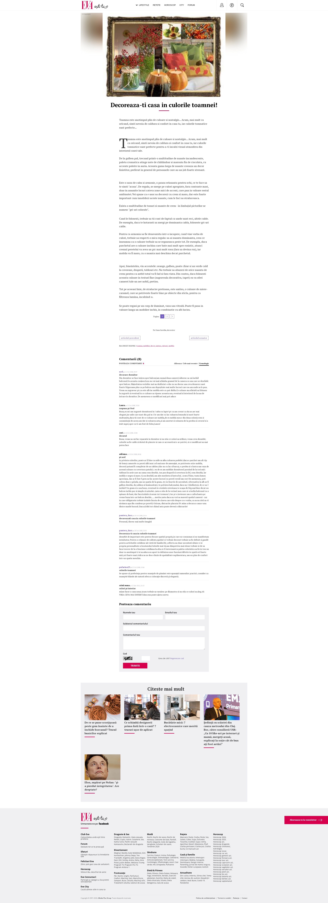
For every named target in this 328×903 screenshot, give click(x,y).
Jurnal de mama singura (199, 864)
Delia (137, 860)
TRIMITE (135, 665)
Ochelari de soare (163, 844)
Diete (149, 873)
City (182, 5)
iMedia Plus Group (104, 898)
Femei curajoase (195, 867)
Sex (142, 839)
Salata (182, 839)
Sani (130, 878)
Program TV (119, 865)
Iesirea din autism (192, 878)
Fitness (155, 873)
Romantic (126, 837)
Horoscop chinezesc (221, 846)
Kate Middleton (134, 853)
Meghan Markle (120, 853)
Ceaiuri (157, 855)
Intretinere (156, 875)
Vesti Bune (191, 880)
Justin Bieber (124, 862)
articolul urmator (199, 338)
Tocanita (183, 842)
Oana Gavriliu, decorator (165, 330)
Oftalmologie (163, 862)
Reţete (183, 834)
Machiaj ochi (139, 880)
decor (153, 346)
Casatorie (136, 839)
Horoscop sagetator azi (223, 867)
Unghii (126, 876)
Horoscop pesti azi (221, 872)
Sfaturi (84, 851)
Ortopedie (160, 864)
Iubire (128, 839)
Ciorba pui (199, 846)
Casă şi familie (187, 854)
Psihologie (171, 855)
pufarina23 (124, 567)
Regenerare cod (177, 658)
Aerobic (165, 875)
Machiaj (124, 878)
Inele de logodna (168, 842)
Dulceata (200, 839)
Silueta (163, 880)
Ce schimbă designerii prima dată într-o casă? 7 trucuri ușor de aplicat (140, 726)
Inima (163, 855)
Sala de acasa (163, 883)
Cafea (188, 839)
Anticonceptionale (155, 860)
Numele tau (129, 612)
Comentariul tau (131, 634)
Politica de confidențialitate (205, 898)
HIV (154, 864)
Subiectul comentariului (135, 623)
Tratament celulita (122, 883)
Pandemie (184, 883)
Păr (115, 876)
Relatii (116, 839)
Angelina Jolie (128, 858)
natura (158, 346)
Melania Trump (137, 862)
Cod (125, 653)
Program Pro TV (131, 865)
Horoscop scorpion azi (222, 865)
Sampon (117, 880)
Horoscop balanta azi (222, 876)
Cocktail (191, 842)
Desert (191, 844)
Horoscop (170, 5)
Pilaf (206, 844)
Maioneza (199, 844)
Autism (205, 867)
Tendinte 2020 (153, 846)
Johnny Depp (130, 855)
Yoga (149, 875)
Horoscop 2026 (219, 837)
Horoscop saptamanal (222, 881)
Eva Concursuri (88, 877)
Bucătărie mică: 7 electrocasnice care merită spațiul (181, 726)
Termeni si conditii (224, 898)
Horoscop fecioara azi (222, 858)
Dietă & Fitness (154, 870)
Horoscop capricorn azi (223, 862)
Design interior (197, 862)
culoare (165, 346)
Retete (156, 5)
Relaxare (174, 873)
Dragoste (118, 837)
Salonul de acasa (138, 883)
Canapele (200, 860)
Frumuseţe (119, 873)
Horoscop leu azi (220, 874)
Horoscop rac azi (220, 853)
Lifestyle (144, 5)
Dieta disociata (153, 880)
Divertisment (120, 850)
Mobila (192, 860)
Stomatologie (163, 857)
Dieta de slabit (169, 878)
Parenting (184, 864)
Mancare (184, 837)
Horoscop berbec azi (222, 878)
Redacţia (236, 898)
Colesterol (174, 857)
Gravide (183, 867)
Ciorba (196, 837)
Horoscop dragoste (221, 844)
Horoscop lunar (219, 851)
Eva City (85, 886)
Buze (124, 880)
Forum (191, 5)
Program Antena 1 (122, 867)
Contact (244, 898)
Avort (171, 862)
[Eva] (89, 3)
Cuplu (122, 839)
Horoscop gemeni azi (222, 855)
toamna (139, 346)
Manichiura (138, 878)
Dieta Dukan (164, 873)
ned (121, 371)
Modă (150, 834)
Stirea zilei (201, 875)
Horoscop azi (218, 842)
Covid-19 (201, 880)
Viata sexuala (137, 837)
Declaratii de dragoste (133, 844)
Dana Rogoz (140, 858)
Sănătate (151, 852)
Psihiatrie (170, 864)
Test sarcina (168, 860)
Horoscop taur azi (220, 860)
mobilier (146, 346)
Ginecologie (152, 857)
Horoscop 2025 (219, 839)
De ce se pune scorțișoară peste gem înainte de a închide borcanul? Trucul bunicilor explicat (100, 728)
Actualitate (186, 872)
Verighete (151, 844)
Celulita (130, 880)
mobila (171, 346)
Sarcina (150, 855)
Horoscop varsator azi (222, 869)
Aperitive (184, 844)
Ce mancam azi (192, 849)
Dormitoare (185, 862)
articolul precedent (130, 338)
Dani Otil (118, 860)
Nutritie (159, 878)
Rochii (120, 876)
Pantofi (173, 839)
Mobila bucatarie (187, 857)
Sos (207, 837)
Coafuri (117, 878)
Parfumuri (134, 876)
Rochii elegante (153, 842)
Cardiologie (152, 862)
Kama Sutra (119, 842)
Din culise (184, 875)
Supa (194, 839)
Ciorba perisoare (187, 846)
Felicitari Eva (87, 861)
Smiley (125, 860)
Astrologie (217, 848)
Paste (190, 837)
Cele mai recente (190, 363)
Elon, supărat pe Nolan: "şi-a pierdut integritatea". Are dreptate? (102, 786)
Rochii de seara (159, 837)
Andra (131, 860)
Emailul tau (171, 612)
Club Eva (85, 834)
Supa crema (201, 842)
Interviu (192, 875)
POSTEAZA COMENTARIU (130, 363)
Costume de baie (162, 839)
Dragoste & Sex (121, 834)
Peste (202, 837)
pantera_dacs (125, 515)
